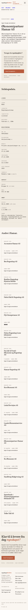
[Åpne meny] (25, 2)
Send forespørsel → (10, 71)
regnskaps (6, 3)
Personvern (18, 594)
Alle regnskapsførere (20, 582)
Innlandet (7, 7)
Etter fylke (18, 578)
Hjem (2, 7)
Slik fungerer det (5, 592)
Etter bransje (18, 580)
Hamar (13, 7)
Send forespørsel (16, 2)
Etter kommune (19, 576)
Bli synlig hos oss (19, 592)
